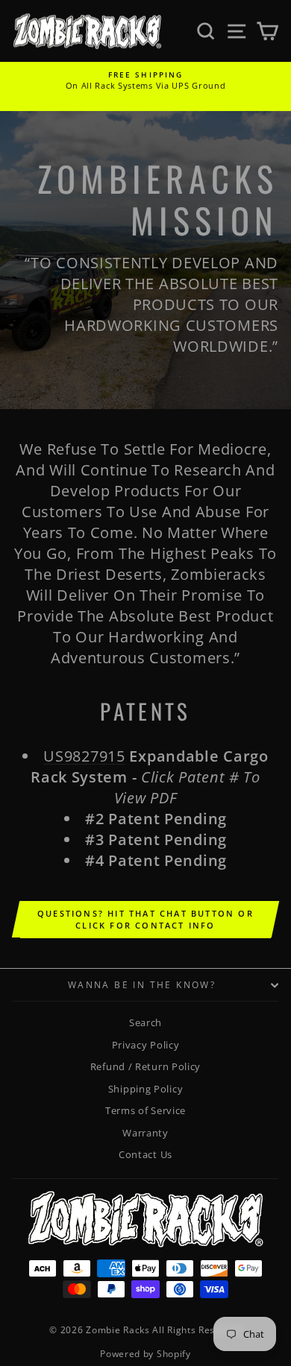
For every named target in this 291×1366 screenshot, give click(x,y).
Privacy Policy (146, 1045)
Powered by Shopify (145, 1353)
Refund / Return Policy (145, 1066)
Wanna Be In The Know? (142, 984)
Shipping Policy (146, 1088)
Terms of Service (145, 1110)
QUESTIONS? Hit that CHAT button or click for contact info (145, 919)
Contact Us (145, 1154)
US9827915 (84, 756)
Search (145, 1022)
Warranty (145, 1132)
